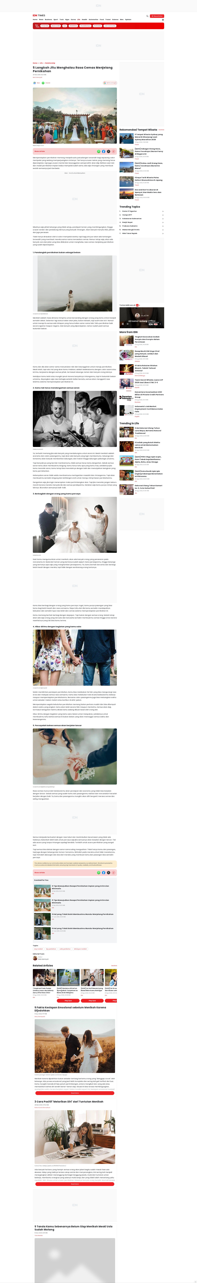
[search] (147, 16)
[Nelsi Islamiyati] (35, 958)
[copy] (113, 151)
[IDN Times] (39, 15)
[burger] (163, 20)
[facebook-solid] (103, 151)
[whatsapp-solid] (98, 151)
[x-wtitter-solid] (108, 151)
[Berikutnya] (117, 1060)
